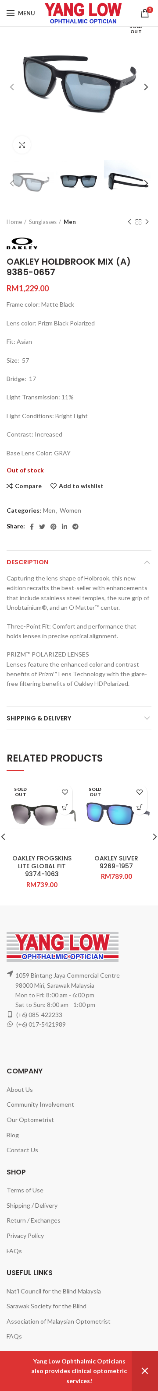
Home (14, 221)
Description (27, 562)
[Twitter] (42, 526)
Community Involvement (40, 1104)
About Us (20, 1089)
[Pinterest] (53, 526)
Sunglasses (43, 221)
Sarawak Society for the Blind (46, 1306)
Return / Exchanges (34, 1220)
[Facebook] (31, 526)
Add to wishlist (81, 486)
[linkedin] (64, 526)
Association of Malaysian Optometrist (59, 1321)
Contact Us (22, 1149)
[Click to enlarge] (22, 145)
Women (70, 510)
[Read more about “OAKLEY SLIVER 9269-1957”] (139, 807)
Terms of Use (25, 1190)
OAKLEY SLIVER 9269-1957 (116, 862)
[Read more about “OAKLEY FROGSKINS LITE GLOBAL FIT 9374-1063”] (64, 807)
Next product (147, 221)
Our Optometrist (30, 1119)
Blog (13, 1135)
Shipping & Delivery (39, 718)
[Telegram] (75, 526)
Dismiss (145, 1371)
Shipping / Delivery (32, 1205)
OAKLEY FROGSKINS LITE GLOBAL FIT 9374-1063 (42, 866)
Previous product (129, 221)
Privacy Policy (25, 1235)
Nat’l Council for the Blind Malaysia (54, 1291)
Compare (28, 486)
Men (70, 221)
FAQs (14, 1251)
